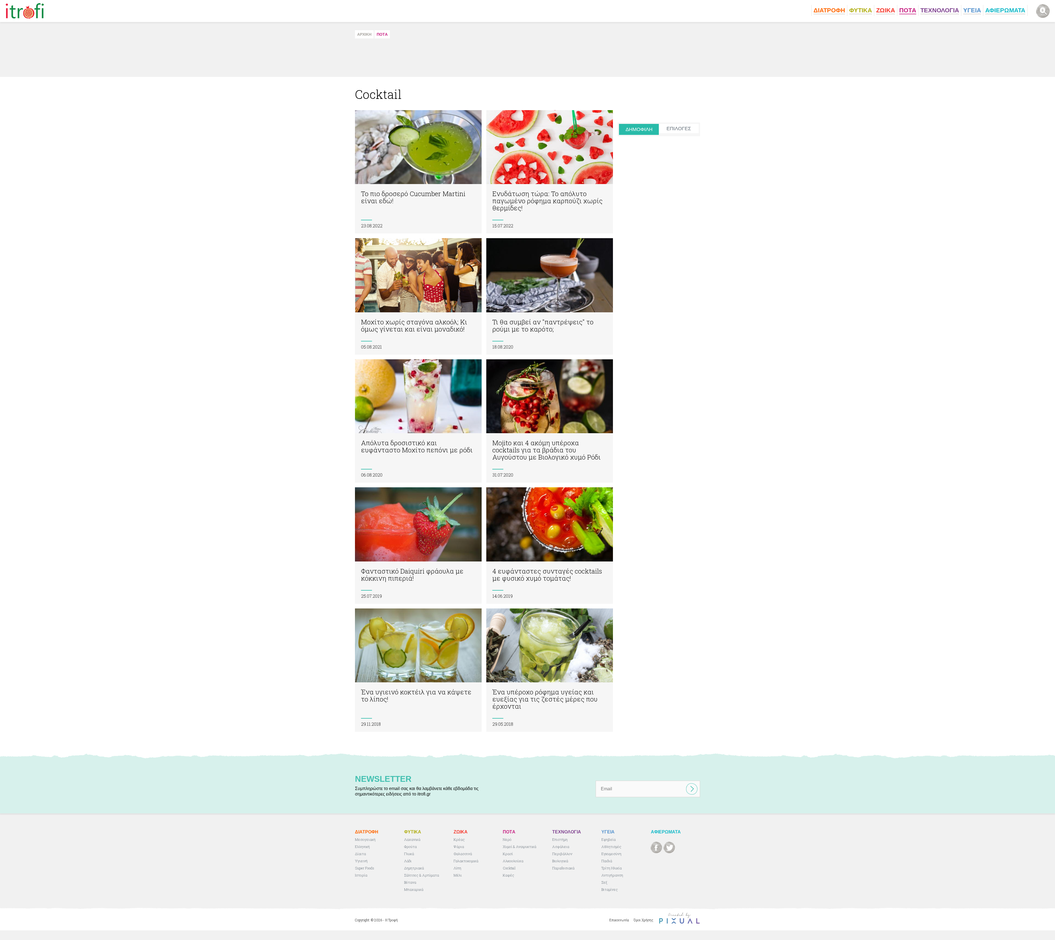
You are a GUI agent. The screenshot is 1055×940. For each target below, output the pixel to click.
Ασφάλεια (560, 846)
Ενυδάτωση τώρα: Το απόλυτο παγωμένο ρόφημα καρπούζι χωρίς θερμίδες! (549, 171)
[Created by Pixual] (679, 918)
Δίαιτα (360, 853)
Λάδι (408, 860)
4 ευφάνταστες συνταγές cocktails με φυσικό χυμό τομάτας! (549, 545)
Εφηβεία (608, 839)
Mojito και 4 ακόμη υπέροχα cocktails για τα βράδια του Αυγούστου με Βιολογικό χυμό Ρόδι (549, 421)
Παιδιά (606, 860)
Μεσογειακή (365, 839)
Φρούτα (410, 846)
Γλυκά (409, 853)
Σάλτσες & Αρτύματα (421, 875)
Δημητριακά (414, 868)
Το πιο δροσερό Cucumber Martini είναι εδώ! (418, 171)
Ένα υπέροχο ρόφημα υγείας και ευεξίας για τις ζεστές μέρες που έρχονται (549, 670)
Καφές (508, 875)
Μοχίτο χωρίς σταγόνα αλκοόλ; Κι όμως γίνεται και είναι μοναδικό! (418, 296)
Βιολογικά (560, 860)
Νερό (507, 839)
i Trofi (25, 11)
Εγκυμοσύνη (611, 853)
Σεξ (604, 882)
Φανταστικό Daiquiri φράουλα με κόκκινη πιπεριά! (418, 545)
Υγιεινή (361, 860)
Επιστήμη (560, 839)
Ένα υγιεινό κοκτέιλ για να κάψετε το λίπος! (418, 670)
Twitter (669, 847)
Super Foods (364, 868)
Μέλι (458, 875)
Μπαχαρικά (413, 889)
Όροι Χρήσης (643, 920)
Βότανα (410, 882)
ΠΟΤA (382, 34)
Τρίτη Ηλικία (611, 868)
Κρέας (459, 839)
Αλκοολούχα (513, 860)
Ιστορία (361, 875)
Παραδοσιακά (563, 868)
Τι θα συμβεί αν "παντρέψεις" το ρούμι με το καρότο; (549, 296)
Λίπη (457, 868)
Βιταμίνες (609, 889)
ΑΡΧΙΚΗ (364, 34)
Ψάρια (459, 846)
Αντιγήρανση (612, 875)
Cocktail (509, 868)
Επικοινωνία (619, 920)
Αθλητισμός (611, 846)
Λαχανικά (412, 839)
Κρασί (508, 853)
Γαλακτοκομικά (466, 860)
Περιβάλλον (562, 853)
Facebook (656, 847)
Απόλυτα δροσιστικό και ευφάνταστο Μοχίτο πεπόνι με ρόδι (418, 421)
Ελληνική (362, 846)
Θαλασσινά (463, 853)
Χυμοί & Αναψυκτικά (519, 846)
